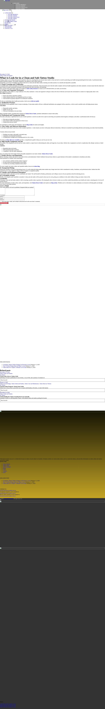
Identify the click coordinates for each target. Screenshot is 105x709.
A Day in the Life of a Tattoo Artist (9, 376)
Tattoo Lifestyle (7, 467)
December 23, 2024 (5, 74)
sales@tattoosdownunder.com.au (8, 490)
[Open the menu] (10, 10)
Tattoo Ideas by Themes (45, 383)
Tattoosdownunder (8, 498)
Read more (4, 380)
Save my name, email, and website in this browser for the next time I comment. (21, 201)
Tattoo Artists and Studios (6, 75)
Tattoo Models (6, 464)
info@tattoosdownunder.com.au (8, 493)
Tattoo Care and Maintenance (32, 383)
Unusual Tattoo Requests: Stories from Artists (12, 386)
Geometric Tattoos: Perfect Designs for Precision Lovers (16, 364)
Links (4, 469)
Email (2, 198)
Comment (2, 195)
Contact (5, 471)
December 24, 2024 (5, 392)
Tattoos (2, 375)
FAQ (4, 472)
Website (2, 199)
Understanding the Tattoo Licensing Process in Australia (14, 396)
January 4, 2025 (4, 382)
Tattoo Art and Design (5, 383)
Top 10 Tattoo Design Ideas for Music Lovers (14, 366)
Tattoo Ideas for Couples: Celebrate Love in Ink (14, 367)
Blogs (4, 468)
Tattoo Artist (6, 465)
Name (2, 196)
